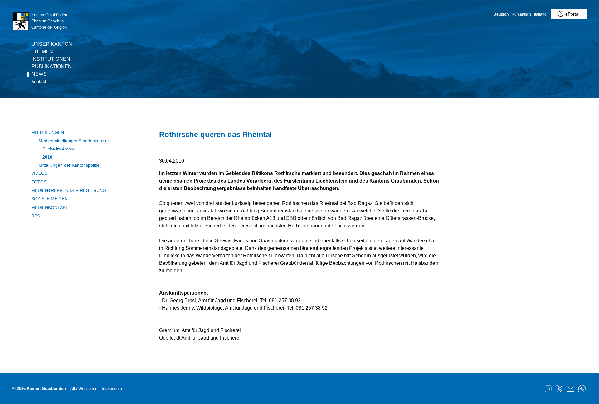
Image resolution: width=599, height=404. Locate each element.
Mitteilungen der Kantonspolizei (69, 165)
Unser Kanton (52, 44)
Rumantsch (521, 14)
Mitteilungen (47, 132)
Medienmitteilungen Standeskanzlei (74, 140)
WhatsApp (582, 388)
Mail (570, 388)
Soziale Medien (49, 198)
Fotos (38, 181)
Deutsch (501, 14)
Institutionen (51, 59)
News (39, 74)
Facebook (548, 388)
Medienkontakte (51, 207)
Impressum (112, 388)
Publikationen (52, 66)
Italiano (540, 14)
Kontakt (38, 81)
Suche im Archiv (58, 148)
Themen (42, 51)
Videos (39, 173)
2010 (47, 156)
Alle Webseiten (83, 388)
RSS (35, 215)
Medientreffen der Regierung (68, 190)
